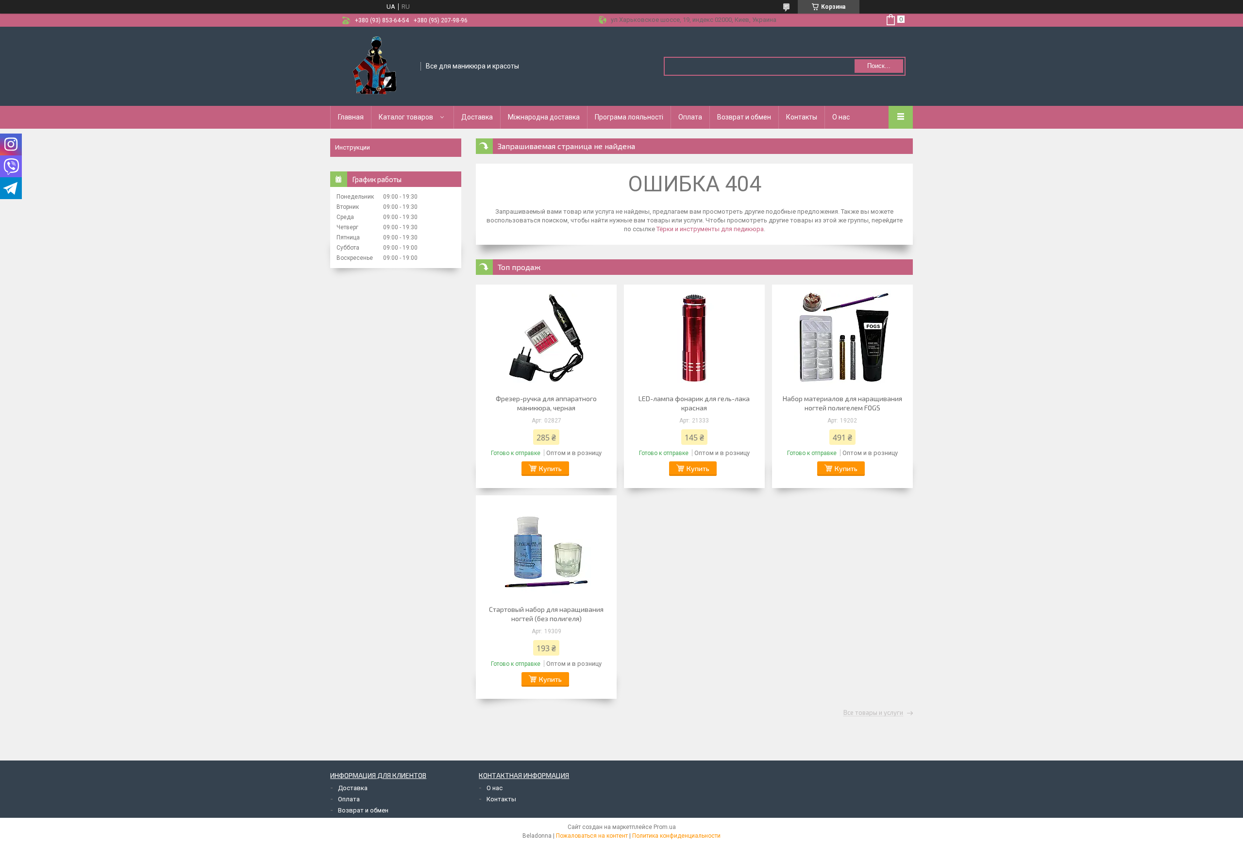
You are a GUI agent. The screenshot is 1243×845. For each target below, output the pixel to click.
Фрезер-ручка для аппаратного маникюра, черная (546, 403)
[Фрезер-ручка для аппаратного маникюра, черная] (546, 338)
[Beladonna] (375, 65)
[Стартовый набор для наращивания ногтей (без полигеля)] (546, 548)
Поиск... (878, 65)
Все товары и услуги (873, 713)
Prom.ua (665, 827)
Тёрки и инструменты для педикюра (710, 229)
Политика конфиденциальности (676, 835)
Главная (351, 117)
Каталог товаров (406, 117)
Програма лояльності (629, 117)
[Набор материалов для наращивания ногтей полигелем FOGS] (842, 338)
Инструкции (352, 147)
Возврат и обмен (744, 117)
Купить (550, 468)
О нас (841, 117)
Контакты (801, 117)
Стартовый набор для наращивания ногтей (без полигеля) (546, 614)
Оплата (690, 117)
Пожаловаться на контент (592, 835)
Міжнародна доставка (544, 117)
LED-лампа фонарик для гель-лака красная (694, 403)
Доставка (477, 117)
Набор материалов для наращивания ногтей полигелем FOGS (842, 403)
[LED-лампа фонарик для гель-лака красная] (694, 338)
